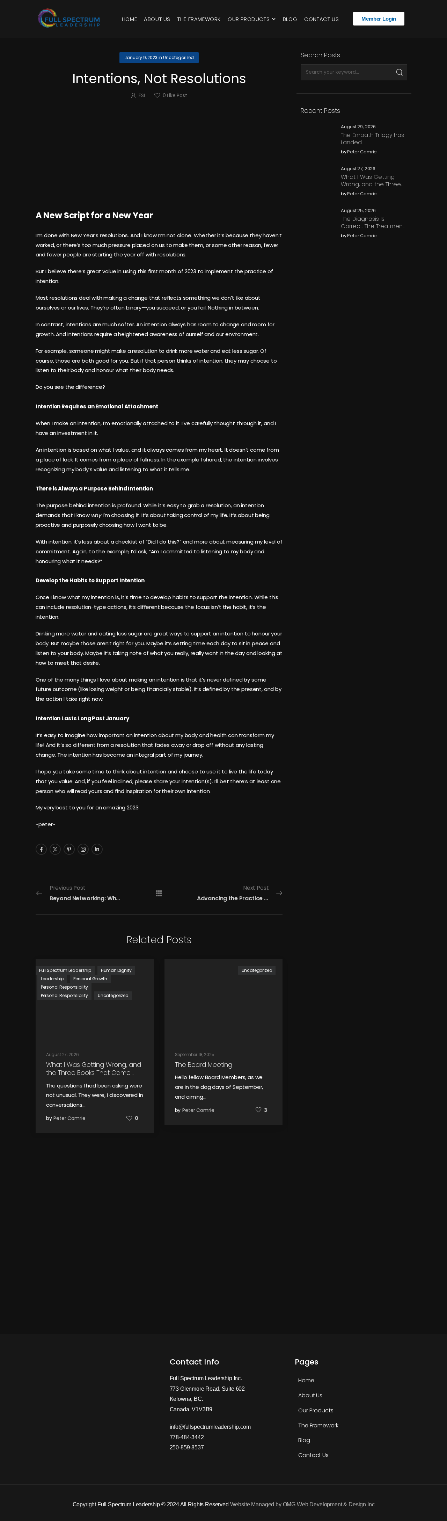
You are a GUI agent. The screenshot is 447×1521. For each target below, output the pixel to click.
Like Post (175, 95)
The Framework (199, 19)
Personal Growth (90, 979)
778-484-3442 (187, 1437)
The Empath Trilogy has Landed (372, 138)
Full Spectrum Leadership (65, 970)
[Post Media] (316, 139)
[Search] (399, 72)
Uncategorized (178, 57)
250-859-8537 (187, 1447)
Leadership (52, 979)
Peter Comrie (362, 152)
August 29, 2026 (358, 127)
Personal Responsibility (64, 987)
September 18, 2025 (194, 1054)
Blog (290, 19)
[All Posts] (159, 892)
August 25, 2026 (358, 211)
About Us (157, 19)
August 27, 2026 (358, 169)
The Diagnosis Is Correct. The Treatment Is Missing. (373, 226)
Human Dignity (116, 970)
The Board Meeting (203, 1064)
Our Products (249, 19)
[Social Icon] (41, 849)
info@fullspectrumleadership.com (210, 1427)
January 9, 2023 (140, 57)
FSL (142, 95)
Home (129, 19)
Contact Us (321, 19)
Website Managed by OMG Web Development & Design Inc (302, 1504)
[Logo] (70, 19)
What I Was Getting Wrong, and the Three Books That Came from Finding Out (372, 188)
